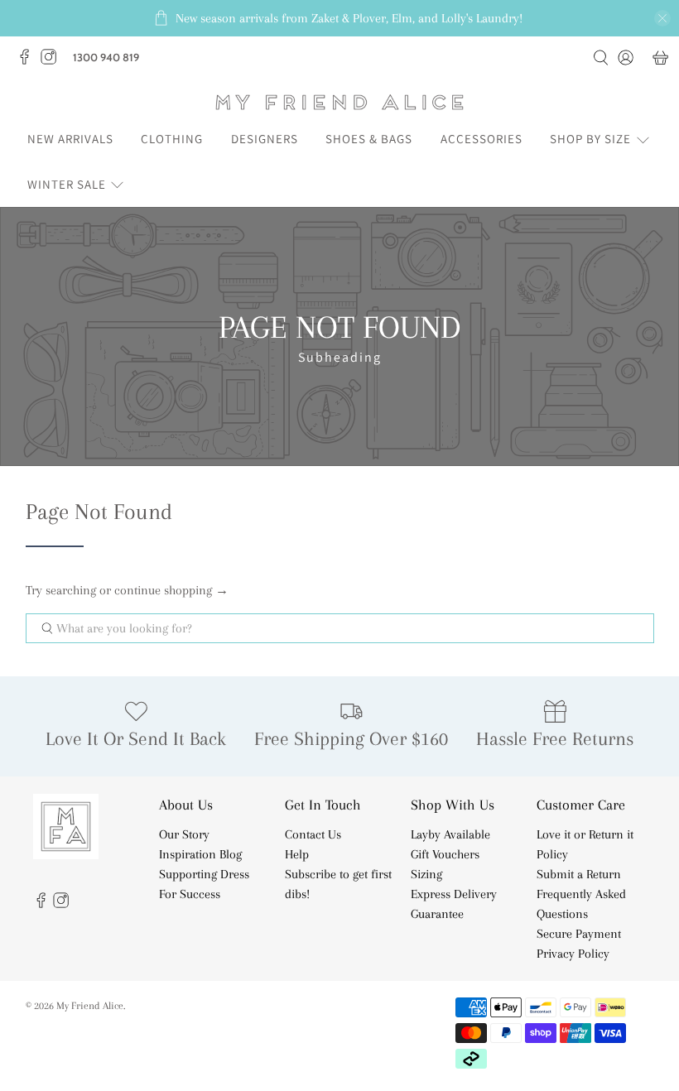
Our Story (184, 834)
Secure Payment (579, 933)
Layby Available (450, 834)
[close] (662, 18)
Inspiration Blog (200, 854)
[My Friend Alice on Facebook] (29, 61)
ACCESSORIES (481, 139)
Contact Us (313, 834)
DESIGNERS (264, 139)
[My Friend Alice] (339, 102)
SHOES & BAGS (368, 139)
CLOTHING (172, 139)
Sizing (426, 874)
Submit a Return (579, 874)
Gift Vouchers (445, 854)
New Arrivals (70, 139)
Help (297, 854)
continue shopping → (171, 590)
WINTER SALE (66, 184)
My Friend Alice (89, 1005)
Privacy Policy (573, 953)
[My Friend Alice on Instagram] (53, 61)
